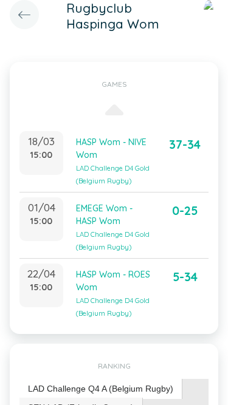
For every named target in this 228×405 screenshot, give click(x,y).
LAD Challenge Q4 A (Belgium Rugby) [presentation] (100, 388)
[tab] (100, 389)
